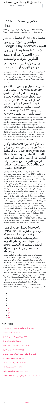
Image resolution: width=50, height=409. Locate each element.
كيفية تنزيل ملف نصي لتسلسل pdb (15, 336)
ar (9, 305)
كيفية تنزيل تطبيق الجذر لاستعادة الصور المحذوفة (19, 354)
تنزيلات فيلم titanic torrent (12, 332)
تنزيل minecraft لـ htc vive (12, 341)
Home (27, 402)
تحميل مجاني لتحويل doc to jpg (13, 349)
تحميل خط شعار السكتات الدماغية (14, 362)
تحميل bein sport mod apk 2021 (14, 358)
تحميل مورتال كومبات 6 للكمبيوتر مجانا (16, 345)
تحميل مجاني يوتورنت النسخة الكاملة (15, 371)
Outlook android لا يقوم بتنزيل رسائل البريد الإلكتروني (21, 375)
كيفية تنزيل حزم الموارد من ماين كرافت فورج (18, 328)
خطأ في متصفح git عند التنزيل (23, 2)
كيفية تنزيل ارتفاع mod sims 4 (13, 367)
